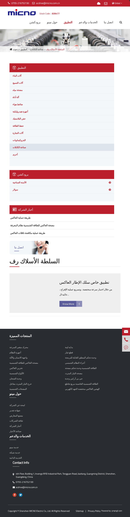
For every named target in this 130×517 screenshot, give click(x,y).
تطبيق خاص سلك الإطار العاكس (84, 282)
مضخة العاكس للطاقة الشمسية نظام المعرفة (32, 225)
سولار (15, 189)
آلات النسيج (18, 82)
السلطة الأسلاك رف (55, 49)
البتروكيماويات (19, 140)
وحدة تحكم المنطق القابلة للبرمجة (80, 357)
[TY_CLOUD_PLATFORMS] (98, 3)
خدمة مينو (14, 447)
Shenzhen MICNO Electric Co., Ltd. (35, 511)
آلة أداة (16, 97)
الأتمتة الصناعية (19, 182)
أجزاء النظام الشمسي (75, 362)
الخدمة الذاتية (16, 457)
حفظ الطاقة (18, 125)
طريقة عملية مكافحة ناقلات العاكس (27, 233)
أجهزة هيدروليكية (20, 111)
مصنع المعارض (16, 415)
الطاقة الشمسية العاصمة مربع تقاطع (81, 383)
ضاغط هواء (18, 104)
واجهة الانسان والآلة (18, 357)
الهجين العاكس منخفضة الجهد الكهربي (82, 389)
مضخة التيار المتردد (73, 373)
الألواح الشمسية (17, 373)
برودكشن (35, 22)
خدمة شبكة (15, 452)
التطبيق (68, 22)
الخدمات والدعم (88, 22)
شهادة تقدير (15, 410)
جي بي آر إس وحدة (74, 378)
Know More (68, 304)
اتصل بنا (108, 22)
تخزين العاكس (16, 368)
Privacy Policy (94, 511)
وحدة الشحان (16, 378)
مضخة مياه (18, 90)
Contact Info (21, 462)
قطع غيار (69, 352)
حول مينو (52, 22)
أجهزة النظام (15, 352)
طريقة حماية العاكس (20, 218)
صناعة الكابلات (36, 49)
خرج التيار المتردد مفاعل (21, 383)
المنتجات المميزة (21, 336)
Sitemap (80, 511)
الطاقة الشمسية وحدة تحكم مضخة (81, 368)
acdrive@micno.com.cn (48, 3)
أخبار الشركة (25, 209)
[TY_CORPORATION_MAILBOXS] (106, 3)
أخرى (15, 154)
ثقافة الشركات (16, 420)
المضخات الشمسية (18, 389)
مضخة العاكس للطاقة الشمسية (24, 362)
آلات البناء (17, 75)
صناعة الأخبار (15, 431)
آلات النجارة (18, 133)
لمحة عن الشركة (17, 405)
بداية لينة (69, 347)
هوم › (15, 49)
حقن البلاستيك (19, 118)
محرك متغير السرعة (19, 347)
